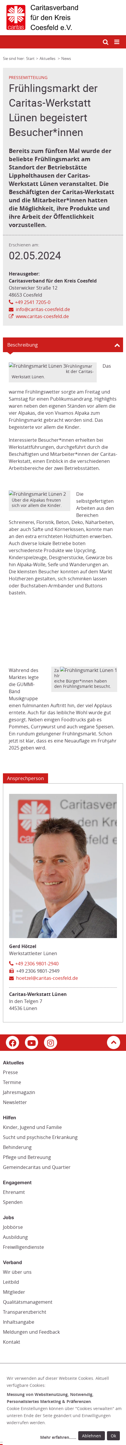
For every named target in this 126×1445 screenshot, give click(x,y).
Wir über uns (17, 1272)
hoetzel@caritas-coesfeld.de (47, 978)
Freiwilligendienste (23, 1247)
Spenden (13, 1202)
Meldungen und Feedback (31, 1332)
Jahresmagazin (19, 1092)
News (66, 58)
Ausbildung (15, 1237)
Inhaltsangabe (18, 1322)
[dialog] (64, 1408)
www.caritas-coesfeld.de (42, 316)
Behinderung (17, 1147)
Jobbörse (13, 1227)
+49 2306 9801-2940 (37, 963)
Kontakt (11, 1342)
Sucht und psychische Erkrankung (40, 1137)
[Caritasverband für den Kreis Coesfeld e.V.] (63, 17)
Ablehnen (91, 1436)
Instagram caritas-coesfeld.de (50, 1042)
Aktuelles (48, 58)
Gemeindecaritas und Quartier (37, 1167)
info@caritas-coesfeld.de (43, 309)
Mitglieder (14, 1292)
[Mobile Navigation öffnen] (117, 42)
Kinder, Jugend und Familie (32, 1127)
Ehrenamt (14, 1192)
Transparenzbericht (24, 1312)
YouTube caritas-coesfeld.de (31, 1042)
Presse (10, 1072)
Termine (12, 1082)
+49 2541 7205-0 (32, 302)
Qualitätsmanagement (27, 1302)
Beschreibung (22, 345)
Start (30, 58)
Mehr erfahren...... (58, 1437)
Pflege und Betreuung (27, 1157)
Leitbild (11, 1282)
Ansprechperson (25, 778)
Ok (113, 1436)
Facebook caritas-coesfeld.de (12, 1042)
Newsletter (15, 1102)
